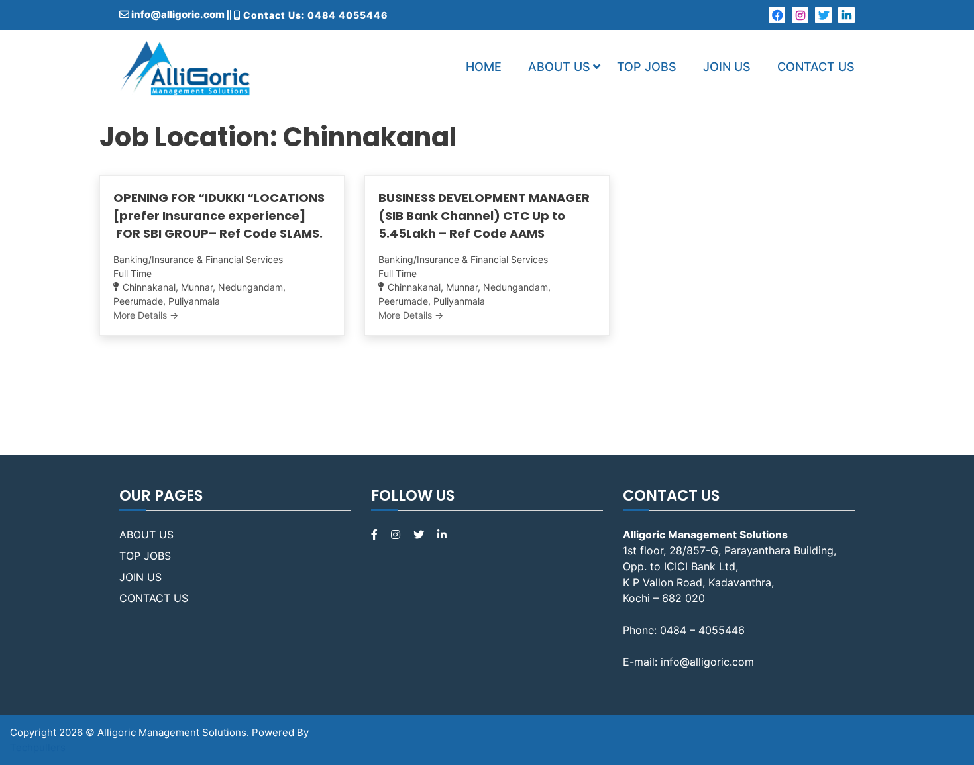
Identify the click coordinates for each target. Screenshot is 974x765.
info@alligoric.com (177, 14)
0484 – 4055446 (702, 630)
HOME (484, 67)
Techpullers (38, 747)
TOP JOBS (646, 67)
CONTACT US (816, 67)
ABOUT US (559, 67)
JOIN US (727, 67)
